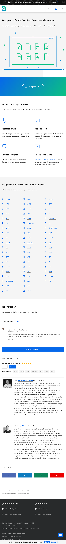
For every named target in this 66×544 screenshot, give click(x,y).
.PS (50, 242)
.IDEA (7, 291)
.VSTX (29, 247)
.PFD (7, 213)
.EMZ (7, 262)
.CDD (7, 238)
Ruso (41, 371)
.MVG (29, 218)
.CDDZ (8, 242)
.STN (28, 257)
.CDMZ (51, 276)
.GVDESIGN (9, 281)
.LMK (29, 199)
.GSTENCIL (52, 218)
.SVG (7, 223)
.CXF (7, 228)
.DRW (50, 204)
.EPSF (8, 266)
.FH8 (28, 213)
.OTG (29, 271)
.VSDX (51, 238)
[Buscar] (48, 8)
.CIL (7, 247)
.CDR (50, 247)
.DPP (7, 257)
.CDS (28, 286)
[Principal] (4, 8)
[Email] (41, 475)
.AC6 (28, 266)
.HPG (7, 286)
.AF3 (7, 204)
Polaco (28, 371)
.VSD (50, 233)
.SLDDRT (30, 242)
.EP (50, 257)
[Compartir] (12, 467)
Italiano (52, 371)
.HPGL (8, 209)
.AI (49, 262)
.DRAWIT (51, 199)
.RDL (28, 252)
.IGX (50, 223)
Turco (46, 371)
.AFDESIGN (30, 223)
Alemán (21, 371)
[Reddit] (57, 475)
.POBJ (29, 238)
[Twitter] (25, 475)
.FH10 (8, 199)
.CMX (7, 252)
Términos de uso (7, 534)
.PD (50, 281)
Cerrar (47, 542)
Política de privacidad (19, 534)
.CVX (28, 262)
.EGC (50, 209)
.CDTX (29, 291)
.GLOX (29, 228)
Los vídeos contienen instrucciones (46, 160)
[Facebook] (9, 475)
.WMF (29, 209)
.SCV (50, 252)
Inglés (15, 371)
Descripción (54, 542)
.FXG (28, 281)
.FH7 (7, 276)
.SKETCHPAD (53, 228)
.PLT (7, 218)
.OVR (50, 266)
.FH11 (8, 271)
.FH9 (50, 271)
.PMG (29, 204)
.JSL (28, 233)
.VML (7, 233)
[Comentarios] (17, 321)
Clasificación (16, 363)
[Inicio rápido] (62, 8)
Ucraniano (35, 371)
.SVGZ (29, 276)
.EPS (50, 213)
